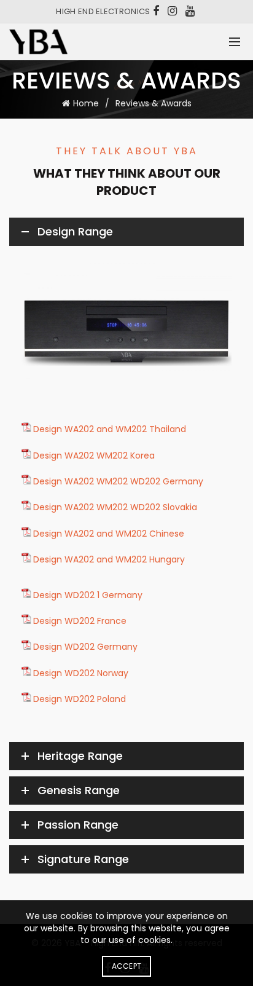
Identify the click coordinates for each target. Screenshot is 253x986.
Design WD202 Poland (79, 699)
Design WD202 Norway (80, 673)
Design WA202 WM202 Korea (94, 455)
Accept (127, 966)
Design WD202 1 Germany (87, 595)
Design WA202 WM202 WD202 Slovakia (115, 507)
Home (86, 103)
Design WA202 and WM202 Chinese (108, 533)
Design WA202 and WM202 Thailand (109, 429)
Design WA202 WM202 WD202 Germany (118, 481)
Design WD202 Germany (85, 647)
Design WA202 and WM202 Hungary (109, 559)
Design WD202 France (79, 621)
